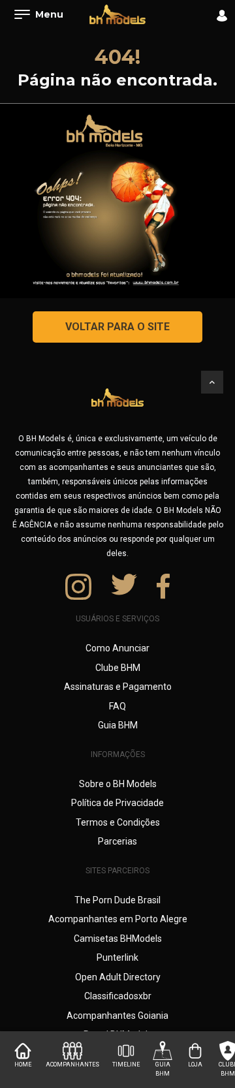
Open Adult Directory (118, 977)
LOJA (195, 1064)
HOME (22, 1064)
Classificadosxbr (117, 996)
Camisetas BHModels (118, 938)
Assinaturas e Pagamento (118, 686)
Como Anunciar (117, 648)
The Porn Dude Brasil (117, 900)
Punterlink (117, 957)
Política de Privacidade (117, 803)
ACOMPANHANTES (72, 1064)
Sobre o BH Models (118, 784)
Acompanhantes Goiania (117, 1015)
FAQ (117, 706)
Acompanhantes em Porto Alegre (117, 919)
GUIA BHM (162, 1069)
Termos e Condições (118, 822)
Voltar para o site (117, 326)
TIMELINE (126, 1064)
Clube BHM (117, 667)
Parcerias (117, 841)
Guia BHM (118, 725)
